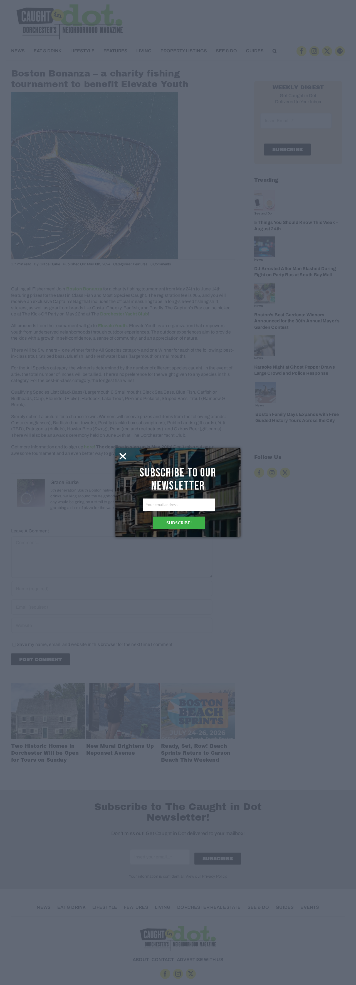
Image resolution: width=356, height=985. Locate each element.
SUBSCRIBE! (179, 522)
